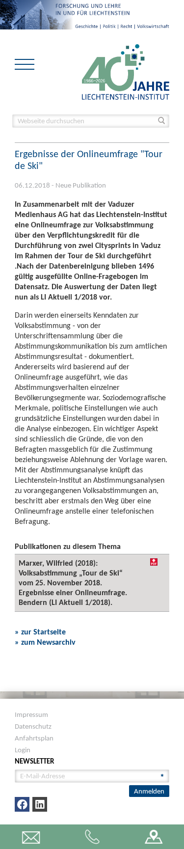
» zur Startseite (40, 631)
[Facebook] (22, 804)
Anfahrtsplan (34, 738)
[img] (153, 562)
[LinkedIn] (39, 804)
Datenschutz (33, 726)
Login (22, 749)
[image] (125, 71)
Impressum (31, 714)
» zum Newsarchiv (45, 642)
